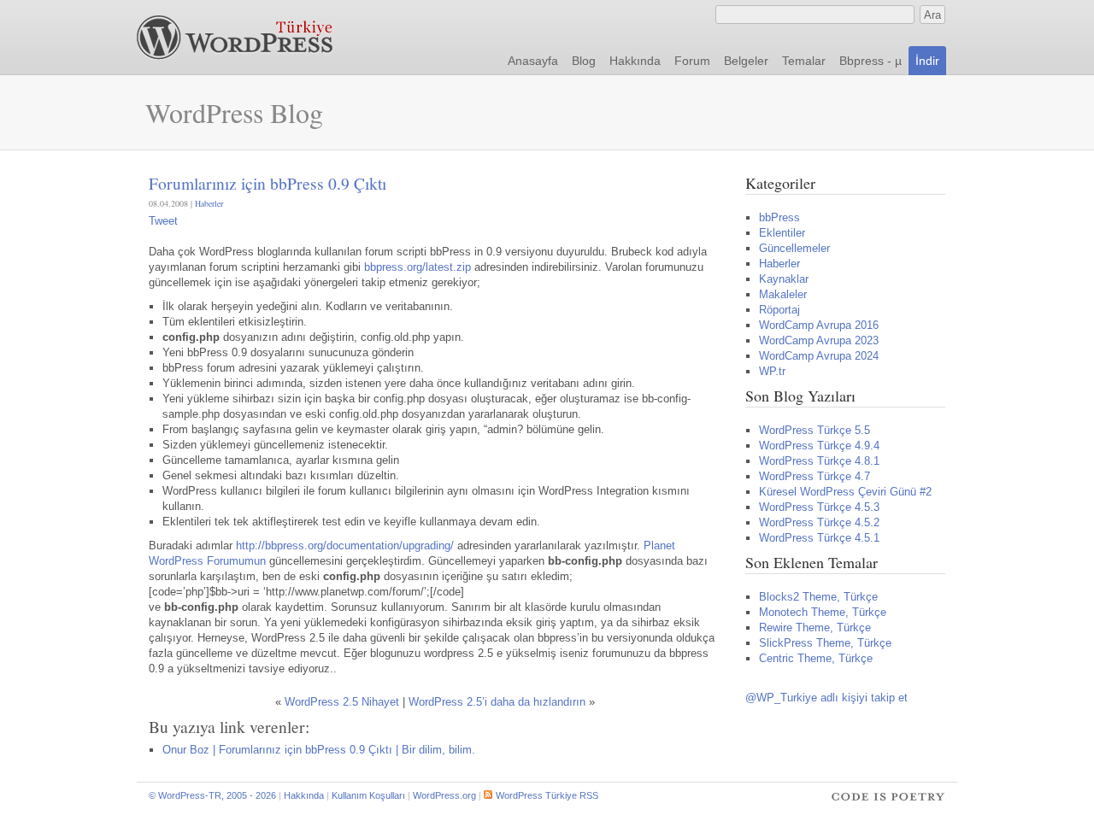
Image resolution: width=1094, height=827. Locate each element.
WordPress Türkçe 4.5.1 (819, 537)
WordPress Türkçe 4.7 (814, 476)
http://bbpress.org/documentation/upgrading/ (346, 545)
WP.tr (772, 371)
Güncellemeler (794, 248)
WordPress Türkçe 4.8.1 (819, 461)
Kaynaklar (784, 279)
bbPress (779, 217)
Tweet (163, 220)
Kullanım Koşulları (368, 795)
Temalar (804, 60)
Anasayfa (533, 60)
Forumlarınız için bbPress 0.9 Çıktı (267, 183)
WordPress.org (444, 795)
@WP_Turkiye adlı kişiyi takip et (826, 697)
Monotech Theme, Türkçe (822, 612)
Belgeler (746, 60)
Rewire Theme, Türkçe (815, 627)
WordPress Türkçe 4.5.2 (819, 522)
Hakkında (635, 60)
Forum (692, 60)
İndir (927, 60)
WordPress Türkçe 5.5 (814, 430)
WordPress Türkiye (234, 37)
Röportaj (779, 309)
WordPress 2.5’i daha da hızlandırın (497, 701)
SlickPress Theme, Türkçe (825, 642)
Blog (584, 60)
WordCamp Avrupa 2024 (819, 355)
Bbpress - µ (870, 60)
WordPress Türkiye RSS (547, 795)
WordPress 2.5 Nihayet (342, 701)
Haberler (209, 203)
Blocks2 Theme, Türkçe (818, 596)
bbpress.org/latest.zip (417, 267)
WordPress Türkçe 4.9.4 (819, 445)
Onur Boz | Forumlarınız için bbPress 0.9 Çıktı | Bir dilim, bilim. (318, 749)
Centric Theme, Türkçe (816, 658)
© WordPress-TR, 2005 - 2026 (212, 795)
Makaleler (783, 294)
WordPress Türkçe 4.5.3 (819, 507)
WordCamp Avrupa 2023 (819, 340)
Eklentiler (782, 232)
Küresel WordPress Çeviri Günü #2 (845, 491)
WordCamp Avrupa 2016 (819, 325)
